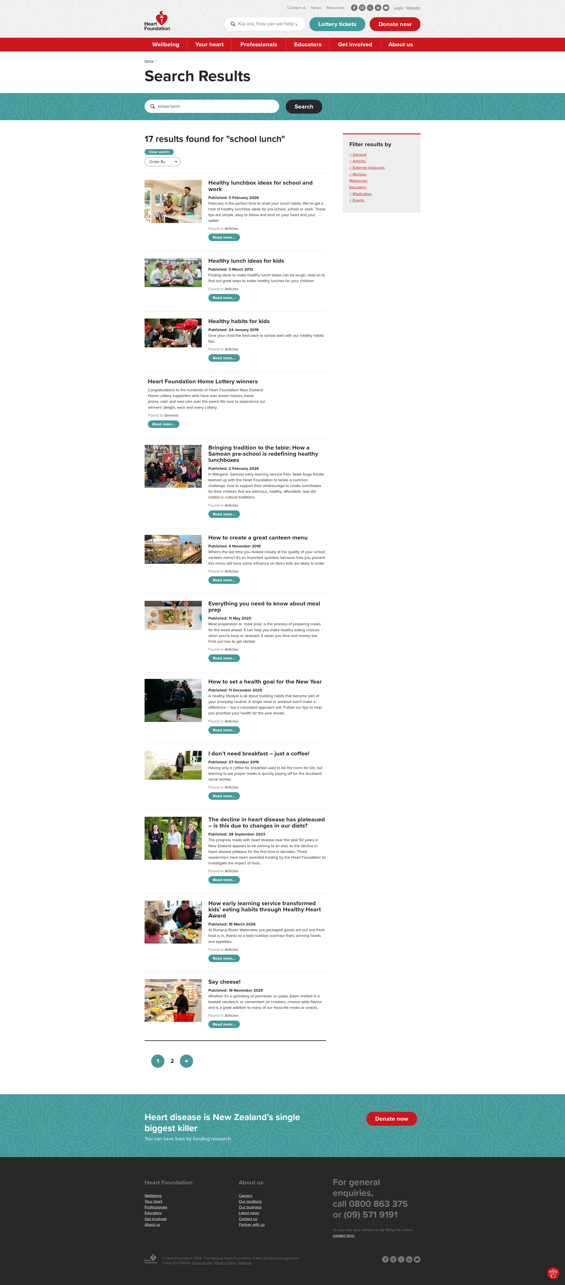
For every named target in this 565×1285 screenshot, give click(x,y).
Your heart (209, 44)
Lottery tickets (337, 24)
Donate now (395, 24)
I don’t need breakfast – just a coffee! (258, 753)
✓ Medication (360, 193)
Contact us (296, 7)
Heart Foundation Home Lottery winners (203, 381)
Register (413, 7)
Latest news (249, 1212)
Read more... (224, 237)
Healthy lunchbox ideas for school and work (260, 186)
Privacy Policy (225, 1263)
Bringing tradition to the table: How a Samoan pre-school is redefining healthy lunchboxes (263, 454)
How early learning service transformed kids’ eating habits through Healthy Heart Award (264, 909)
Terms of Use (202, 1263)
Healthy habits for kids (239, 321)
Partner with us (252, 1224)
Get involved (355, 44)
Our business (250, 1207)
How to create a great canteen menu (258, 537)
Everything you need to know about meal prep (264, 606)
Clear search (159, 152)
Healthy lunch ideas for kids (246, 260)
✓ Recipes (357, 174)
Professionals (258, 44)
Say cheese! (224, 981)
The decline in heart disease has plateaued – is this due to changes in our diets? (266, 822)
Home (149, 61)
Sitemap (245, 1263)
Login (398, 7)
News (316, 7)
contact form (343, 1235)
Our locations (250, 1201)
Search (304, 106)
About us (400, 44)
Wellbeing (165, 44)
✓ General (357, 154)
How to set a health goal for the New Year (265, 681)
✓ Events (356, 200)
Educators (308, 44)
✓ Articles (357, 161)
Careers (245, 1195)
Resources (335, 7)
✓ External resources (367, 167)
